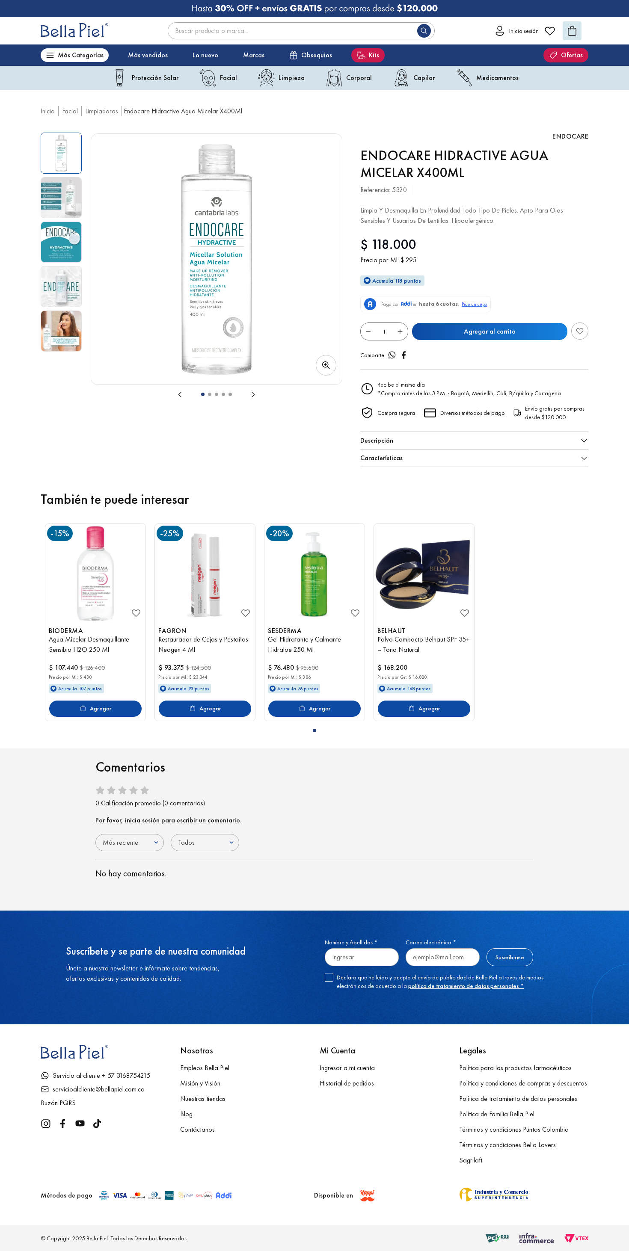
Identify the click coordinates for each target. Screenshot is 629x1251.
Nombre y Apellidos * (351, 942)
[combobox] (301, 30)
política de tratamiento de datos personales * (466, 986)
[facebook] (404, 355)
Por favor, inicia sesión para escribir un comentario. (168, 820)
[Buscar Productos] (425, 31)
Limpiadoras (101, 110)
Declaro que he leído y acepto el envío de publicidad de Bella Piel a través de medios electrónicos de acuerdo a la (440, 981)
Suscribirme (509, 957)
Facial (70, 110)
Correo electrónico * (431, 942)
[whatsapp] (392, 355)
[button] (216, 259)
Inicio (48, 110)
